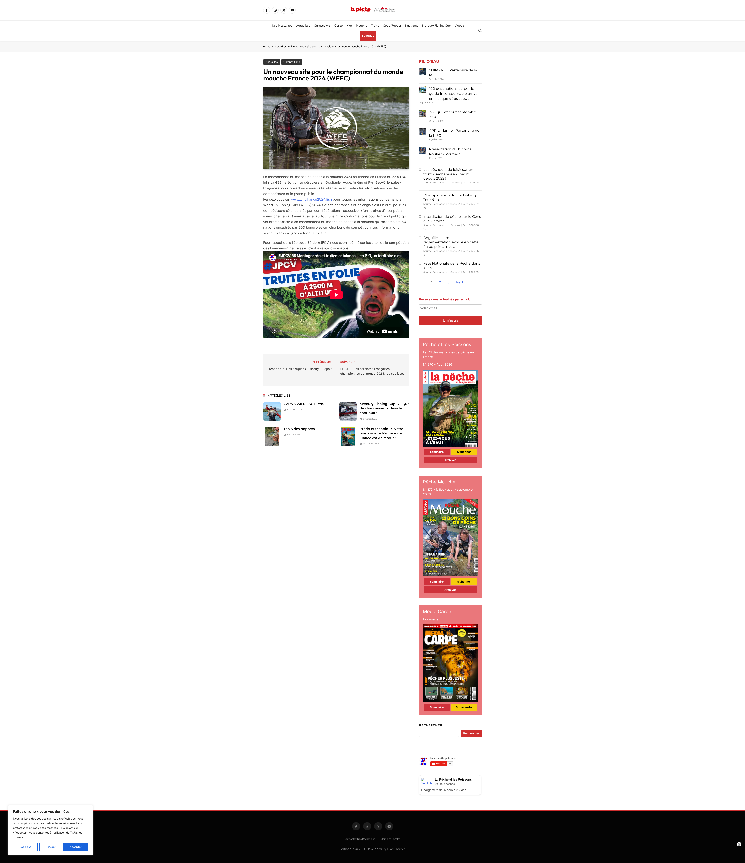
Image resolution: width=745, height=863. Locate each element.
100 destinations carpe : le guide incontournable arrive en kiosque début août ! (453, 93)
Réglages (25, 846)
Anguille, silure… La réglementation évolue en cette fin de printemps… (451, 242)
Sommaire (437, 451)
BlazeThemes (396, 849)
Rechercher (430, 725)
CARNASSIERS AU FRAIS (304, 404)
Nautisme (411, 26)
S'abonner (464, 451)
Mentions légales (390, 839)
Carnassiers (322, 26)
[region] (50, 830)
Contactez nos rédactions (360, 839)
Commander (464, 707)
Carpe (338, 26)
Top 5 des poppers (299, 429)
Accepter (75, 846)
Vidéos (459, 26)
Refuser (50, 846)
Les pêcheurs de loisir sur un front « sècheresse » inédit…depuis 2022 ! (448, 174)
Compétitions (291, 62)
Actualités (303, 26)
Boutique (368, 36)
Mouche (361, 26)
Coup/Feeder (392, 26)
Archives (450, 460)
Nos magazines (282, 26)
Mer (349, 26)
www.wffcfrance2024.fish (311, 199)
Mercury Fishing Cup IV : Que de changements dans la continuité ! (384, 408)
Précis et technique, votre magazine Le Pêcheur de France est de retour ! (381, 433)
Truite (375, 26)
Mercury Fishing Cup (436, 26)
